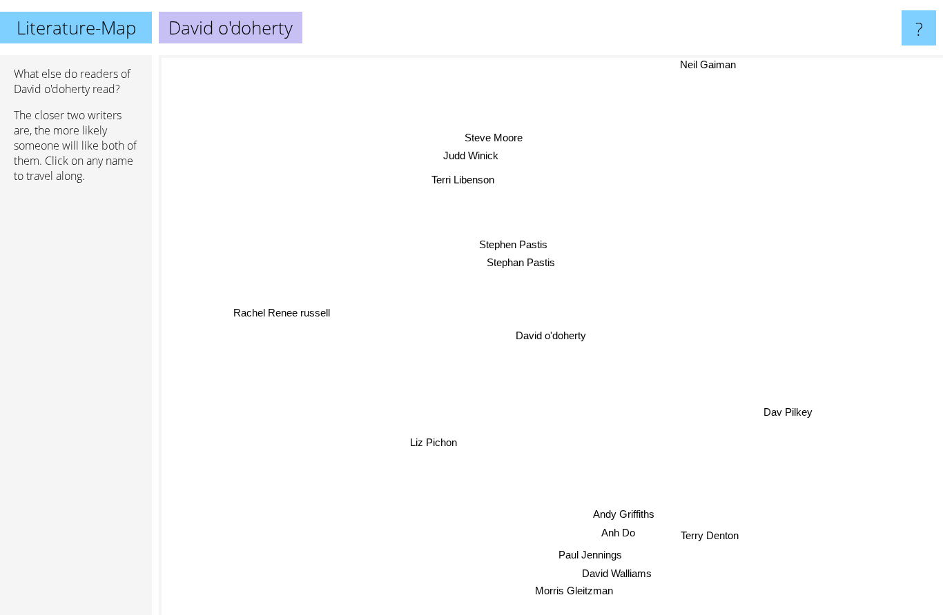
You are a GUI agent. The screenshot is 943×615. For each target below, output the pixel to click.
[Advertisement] (76, 405)
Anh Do (617, 532)
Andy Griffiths (623, 514)
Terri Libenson (464, 179)
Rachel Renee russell (281, 310)
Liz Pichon (432, 441)
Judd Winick (472, 155)
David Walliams (614, 573)
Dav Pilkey (788, 412)
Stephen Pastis (513, 244)
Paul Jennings (589, 555)
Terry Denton (708, 536)
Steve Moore (494, 137)
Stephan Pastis (521, 262)
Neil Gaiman (709, 64)
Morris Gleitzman (573, 591)
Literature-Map (76, 27)
